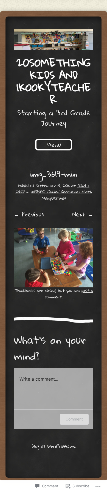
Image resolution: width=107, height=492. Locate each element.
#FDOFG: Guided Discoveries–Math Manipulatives (61, 195)
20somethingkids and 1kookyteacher (53, 81)
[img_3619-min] (53, 257)
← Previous (29, 214)
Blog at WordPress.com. (54, 446)
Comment (74, 419)
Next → (82, 214)
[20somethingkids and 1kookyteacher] (53, 39)
